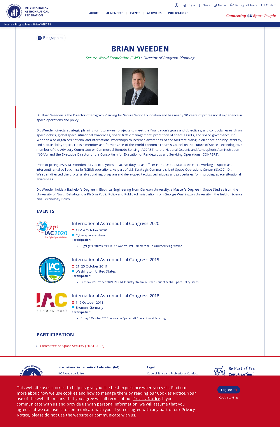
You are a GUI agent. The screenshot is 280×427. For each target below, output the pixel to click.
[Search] (176, 5)
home (8, 24)
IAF (27, 11)
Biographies (22, 24)
